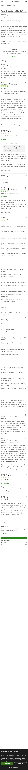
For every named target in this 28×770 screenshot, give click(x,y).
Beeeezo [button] (3, 496)
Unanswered (14, 545)
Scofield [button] (3, 64)
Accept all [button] (7, 763)
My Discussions (5, 540)
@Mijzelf (3, 139)
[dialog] (14, 759)
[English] (14, 1)
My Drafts (14, 542)
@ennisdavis (5, 196)
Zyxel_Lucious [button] (4, 130)
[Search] (23, 1)
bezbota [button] (3, 438)
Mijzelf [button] (2, 82)
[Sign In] (26, 1)
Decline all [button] (20, 763)
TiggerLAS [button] (3, 217)
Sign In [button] (14, 56)
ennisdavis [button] (3, 175)
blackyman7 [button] (4, 14)
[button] (26, 11)
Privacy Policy (4, 761)
